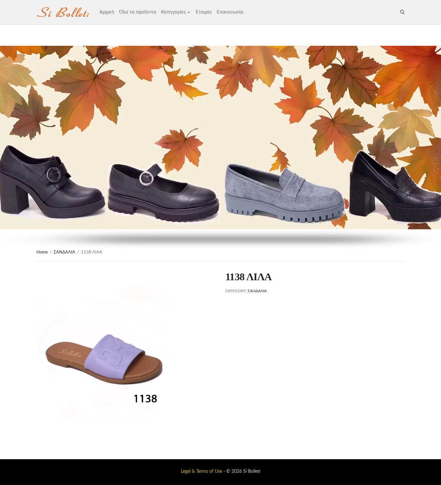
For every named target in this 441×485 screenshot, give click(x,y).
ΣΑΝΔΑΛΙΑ (64, 252)
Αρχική (106, 12)
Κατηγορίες (173, 12)
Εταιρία (204, 12)
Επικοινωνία (230, 12)
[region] (220, 147)
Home (42, 252)
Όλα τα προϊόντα (137, 12)
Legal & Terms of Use (201, 471)
